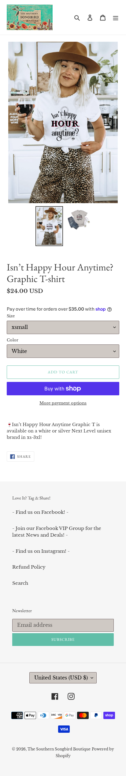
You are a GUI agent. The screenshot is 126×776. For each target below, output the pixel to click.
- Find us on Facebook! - (40, 512)
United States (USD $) (61, 678)
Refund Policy (29, 567)
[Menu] (115, 17)
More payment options (63, 403)
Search (20, 583)
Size (11, 316)
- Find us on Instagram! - (41, 551)
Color (12, 340)
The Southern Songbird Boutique (59, 749)
